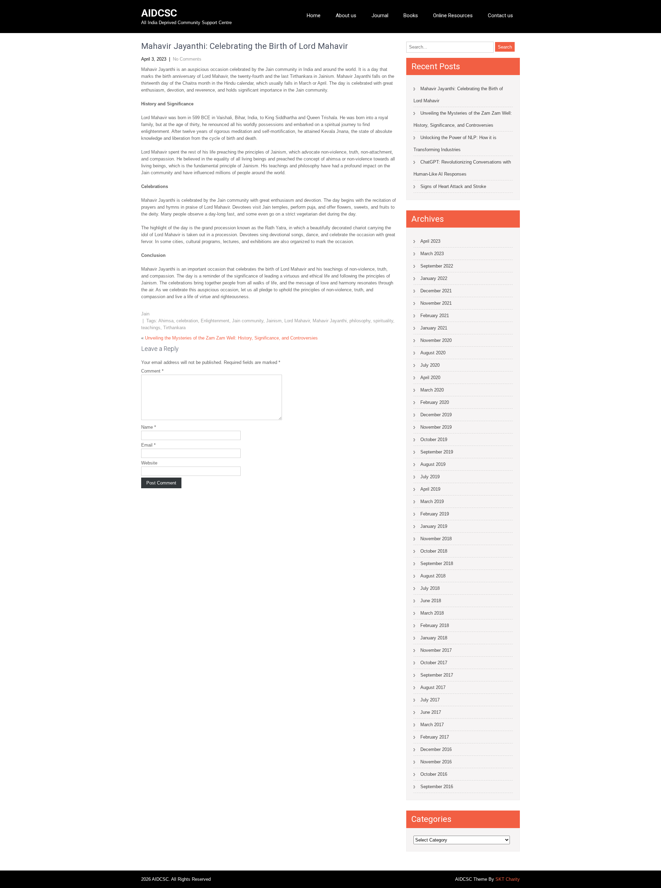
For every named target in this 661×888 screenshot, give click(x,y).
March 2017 (432, 724)
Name (148, 427)
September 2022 (436, 266)
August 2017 (432, 687)
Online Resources (453, 15)
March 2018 (432, 613)
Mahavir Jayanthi (330, 320)
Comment (152, 371)
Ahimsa (166, 320)
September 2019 (436, 452)
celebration (187, 320)
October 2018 (433, 551)
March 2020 (432, 390)
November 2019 (436, 427)
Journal (379, 15)
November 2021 (436, 303)
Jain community (247, 320)
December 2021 (436, 290)
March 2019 (432, 501)
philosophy (359, 320)
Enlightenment (215, 320)
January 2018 (433, 637)
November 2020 (436, 340)
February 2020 (434, 402)
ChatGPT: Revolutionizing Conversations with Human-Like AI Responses (462, 168)
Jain (145, 313)
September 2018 (436, 563)
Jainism (274, 320)
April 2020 (430, 377)
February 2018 (434, 625)
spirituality (383, 320)
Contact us (500, 15)
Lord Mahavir (297, 320)
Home (314, 15)
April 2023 (430, 241)
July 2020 (430, 365)
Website (149, 463)
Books (410, 15)
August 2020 (432, 352)
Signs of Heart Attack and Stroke (453, 186)
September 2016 (436, 786)
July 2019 (430, 476)
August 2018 (432, 575)
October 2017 (433, 662)
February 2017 (434, 737)
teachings (150, 327)
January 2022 (433, 278)
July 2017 (430, 699)
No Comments (187, 59)
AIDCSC (159, 13)
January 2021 (433, 328)
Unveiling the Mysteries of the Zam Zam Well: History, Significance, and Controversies (231, 338)
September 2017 (436, 675)
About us (346, 15)
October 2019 (433, 439)
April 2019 (430, 489)
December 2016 (436, 749)
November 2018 (436, 538)
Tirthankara (174, 327)
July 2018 (430, 588)
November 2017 (436, 650)
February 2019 (434, 513)
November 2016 (436, 761)
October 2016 (433, 774)
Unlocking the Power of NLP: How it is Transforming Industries (454, 143)
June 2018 (430, 600)
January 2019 (433, 526)
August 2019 (432, 464)
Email (148, 445)
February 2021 (434, 315)
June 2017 (430, 712)
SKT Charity (507, 879)
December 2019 (436, 414)
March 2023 (432, 253)
